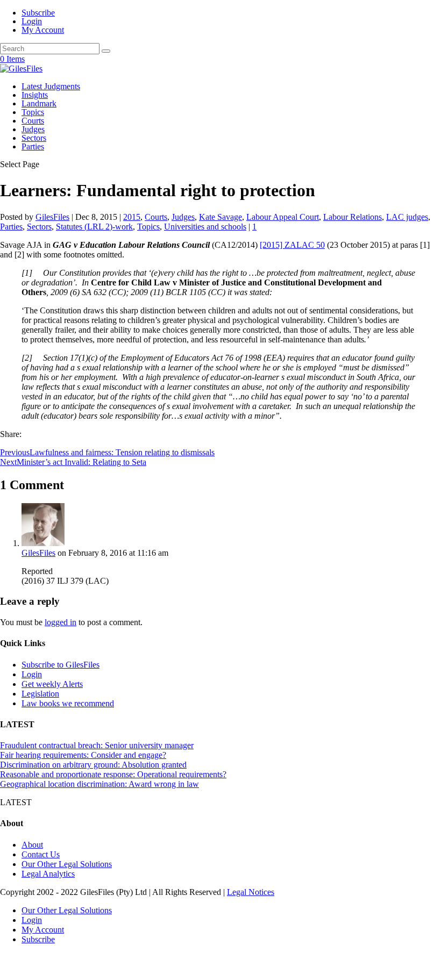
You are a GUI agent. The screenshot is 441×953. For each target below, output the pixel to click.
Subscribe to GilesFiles (60, 664)
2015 (131, 216)
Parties (33, 146)
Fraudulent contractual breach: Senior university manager (97, 745)
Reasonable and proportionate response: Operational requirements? (113, 774)
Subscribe (38, 12)
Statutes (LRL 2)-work (94, 226)
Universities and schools (205, 226)
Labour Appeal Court (282, 216)
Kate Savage (220, 216)
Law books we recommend (68, 703)
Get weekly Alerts (52, 684)
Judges (33, 129)
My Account (43, 29)
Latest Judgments (51, 86)
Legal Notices (250, 892)
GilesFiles (52, 216)
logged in (60, 622)
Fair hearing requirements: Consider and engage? (83, 754)
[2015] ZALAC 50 (292, 244)
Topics (33, 112)
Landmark (39, 103)
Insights (35, 94)
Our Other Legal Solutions (67, 864)
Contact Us (41, 854)
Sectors (34, 137)
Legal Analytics (48, 873)
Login (32, 21)
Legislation (40, 693)
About (32, 844)
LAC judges (407, 216)
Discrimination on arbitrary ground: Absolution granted (93, 764)
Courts (33, 120)
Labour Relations (352, 216)
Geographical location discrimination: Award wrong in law (99, 784)
